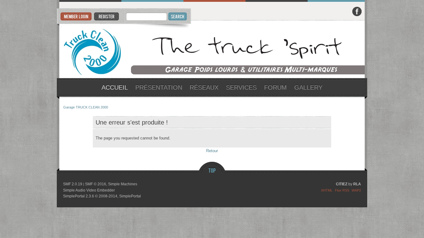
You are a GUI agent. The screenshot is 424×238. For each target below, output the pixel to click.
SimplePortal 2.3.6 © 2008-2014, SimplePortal (102, 196)
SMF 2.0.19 (72, 184)
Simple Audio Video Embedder (89, 190)
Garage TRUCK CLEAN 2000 (212, 49)
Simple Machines (122, 184)
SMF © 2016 (95, 184)
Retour (212, 150)
